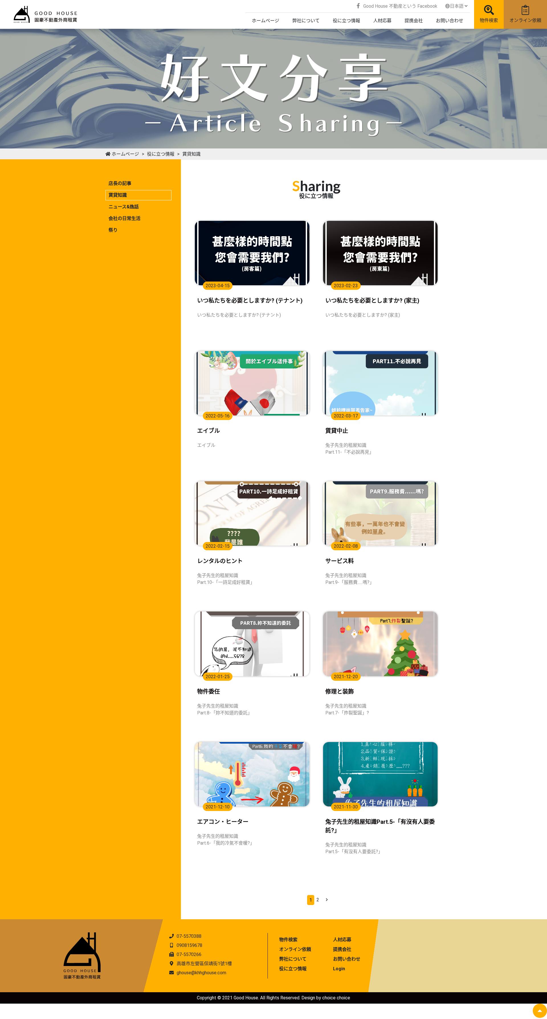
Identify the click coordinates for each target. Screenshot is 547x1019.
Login (339, 968)
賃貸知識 (191, 154)
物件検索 (489, 20)
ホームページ (125, 154)
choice (329, 997)
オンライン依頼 (525, 20)
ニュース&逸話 (124, 206)
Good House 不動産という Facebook (399, 6)
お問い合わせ (346, 959)
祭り (113, 230)
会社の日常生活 (124, 218)
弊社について (293, 959)
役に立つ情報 (160, 154)
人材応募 (342, 939)
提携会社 (342, 949)
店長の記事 (120, 183)
